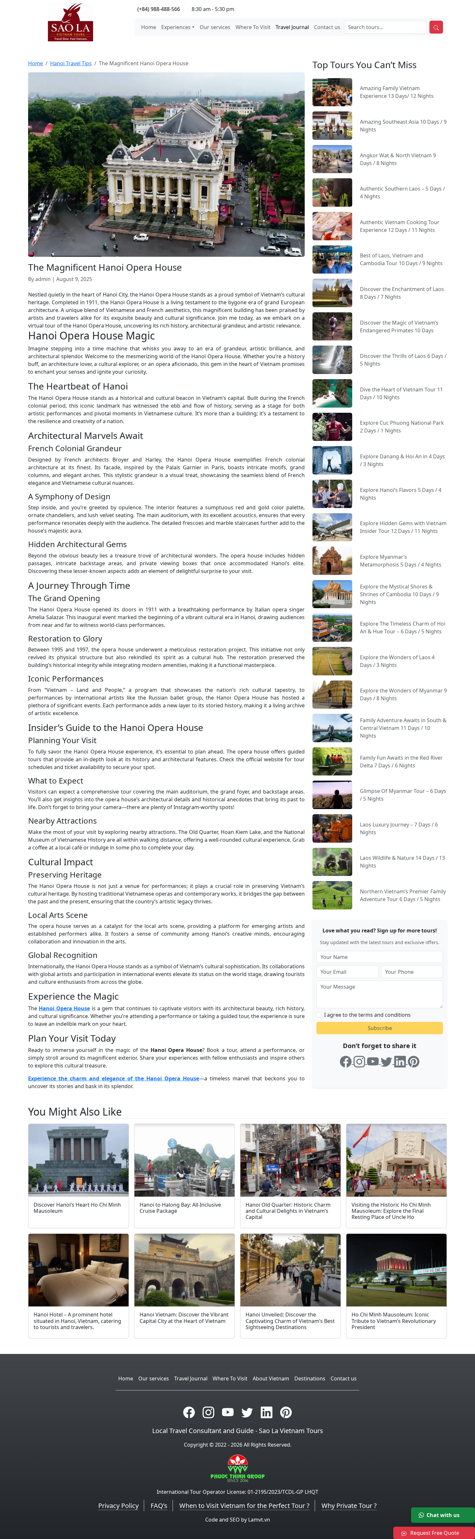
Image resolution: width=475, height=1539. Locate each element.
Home (148, 27)
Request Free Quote (434, 1532)
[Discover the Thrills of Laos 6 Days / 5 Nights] (332, 359)
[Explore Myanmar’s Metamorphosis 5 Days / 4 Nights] (332, 560)
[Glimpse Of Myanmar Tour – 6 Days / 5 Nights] (332, 794)
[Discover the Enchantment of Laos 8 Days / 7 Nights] (332, 292)
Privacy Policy (118, 1505)
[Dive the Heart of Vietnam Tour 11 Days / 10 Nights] (332, 392)
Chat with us (443, 1515)
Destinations (309, 1378)
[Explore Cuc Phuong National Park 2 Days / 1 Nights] (332, 426)
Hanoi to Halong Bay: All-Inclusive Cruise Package (180, 1207)
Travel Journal (292, 27)
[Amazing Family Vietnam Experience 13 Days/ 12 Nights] (332, 91)
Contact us (327, 27)
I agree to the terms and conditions (367, 1014)
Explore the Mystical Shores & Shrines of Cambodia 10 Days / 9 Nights (399, 594)
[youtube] (374, 1060)
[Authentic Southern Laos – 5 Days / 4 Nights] (332, 192)
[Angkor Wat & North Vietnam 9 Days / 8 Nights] (332, 158)
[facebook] (347, 1060)
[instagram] (360, 1060)
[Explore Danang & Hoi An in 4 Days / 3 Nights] (332, 459)
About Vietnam (271, 1378)
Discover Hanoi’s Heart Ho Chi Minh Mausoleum (77, 1207)
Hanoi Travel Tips (71, 63)
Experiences (176, 27)
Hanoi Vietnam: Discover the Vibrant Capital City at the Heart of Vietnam (184, 1317)
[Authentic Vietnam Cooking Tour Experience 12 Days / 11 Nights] (332, 225)
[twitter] (387, 1060)
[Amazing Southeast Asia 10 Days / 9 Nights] (332, 125)
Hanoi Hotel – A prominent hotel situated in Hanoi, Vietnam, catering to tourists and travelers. (77, 1320)
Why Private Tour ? (349, 1505)
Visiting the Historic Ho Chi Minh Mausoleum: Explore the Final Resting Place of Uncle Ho (391, 1211)
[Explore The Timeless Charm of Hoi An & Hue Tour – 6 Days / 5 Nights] (332, 626)
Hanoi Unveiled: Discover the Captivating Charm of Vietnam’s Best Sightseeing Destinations (290, 1320)
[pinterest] (413, 1060)
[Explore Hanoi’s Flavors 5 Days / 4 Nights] (332, 493)
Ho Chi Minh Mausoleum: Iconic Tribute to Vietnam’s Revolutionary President (394, 1320)
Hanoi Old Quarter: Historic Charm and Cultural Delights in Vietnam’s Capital (288, 1211)
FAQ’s (159, 1505)
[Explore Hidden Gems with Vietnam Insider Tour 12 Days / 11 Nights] (332, 526)
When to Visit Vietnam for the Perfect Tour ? (244, 1505)
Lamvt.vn (259, 1519)
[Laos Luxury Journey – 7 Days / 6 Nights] (332, 827)
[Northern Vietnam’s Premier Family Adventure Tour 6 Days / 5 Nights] (332, 894)
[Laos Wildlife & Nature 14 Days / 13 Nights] (332, 861)
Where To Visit (253, 27)
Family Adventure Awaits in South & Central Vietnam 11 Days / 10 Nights (403, 728)
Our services (215, 27)
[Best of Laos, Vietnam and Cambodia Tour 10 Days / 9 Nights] (332, 259)
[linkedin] (401, 1060)
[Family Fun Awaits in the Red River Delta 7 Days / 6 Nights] (332, 760)
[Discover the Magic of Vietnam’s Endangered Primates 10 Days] (332, 325)
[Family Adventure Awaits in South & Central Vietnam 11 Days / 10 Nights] (332, 727)
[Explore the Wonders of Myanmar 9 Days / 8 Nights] (332, 694)
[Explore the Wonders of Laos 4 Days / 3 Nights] (332, 660)
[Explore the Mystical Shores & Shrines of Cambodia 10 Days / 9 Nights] (332, 593)
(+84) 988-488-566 (158, 9)
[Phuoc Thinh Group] (237, 1467)
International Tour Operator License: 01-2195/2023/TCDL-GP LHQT (237, 1491)
